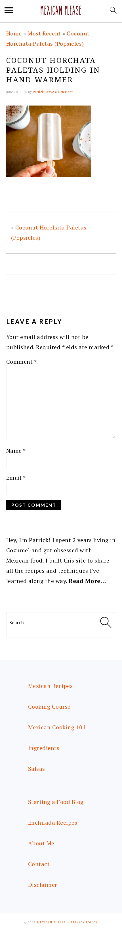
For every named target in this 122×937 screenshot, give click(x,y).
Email (16, 477)
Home (14, 33)
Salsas (36, 768)
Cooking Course (49, 706)
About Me (41, 843)
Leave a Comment (59, 92)
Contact (39, 864)
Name (16, 450)
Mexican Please (51, 922)
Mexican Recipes (50, 686)
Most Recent (44, 33)
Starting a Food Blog (56, 802)
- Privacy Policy (83, 922)
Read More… (87, 581)
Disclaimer (42, 884)
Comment (21, 361)
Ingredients (44, 748)
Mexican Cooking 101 (57, 727)
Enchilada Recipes (52, 822)
